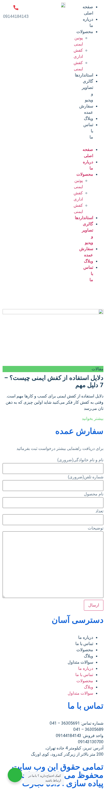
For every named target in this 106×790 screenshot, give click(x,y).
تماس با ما (84, 643)
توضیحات (95, 528)
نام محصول (93, 494)
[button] (95, 143)
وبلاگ (88, 118)
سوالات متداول (80, 662)
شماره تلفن (85, 477)
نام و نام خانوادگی (80, 460)
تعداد (99, 511)
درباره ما (85, 637)
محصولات (84, 649)
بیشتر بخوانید (92, 418)
